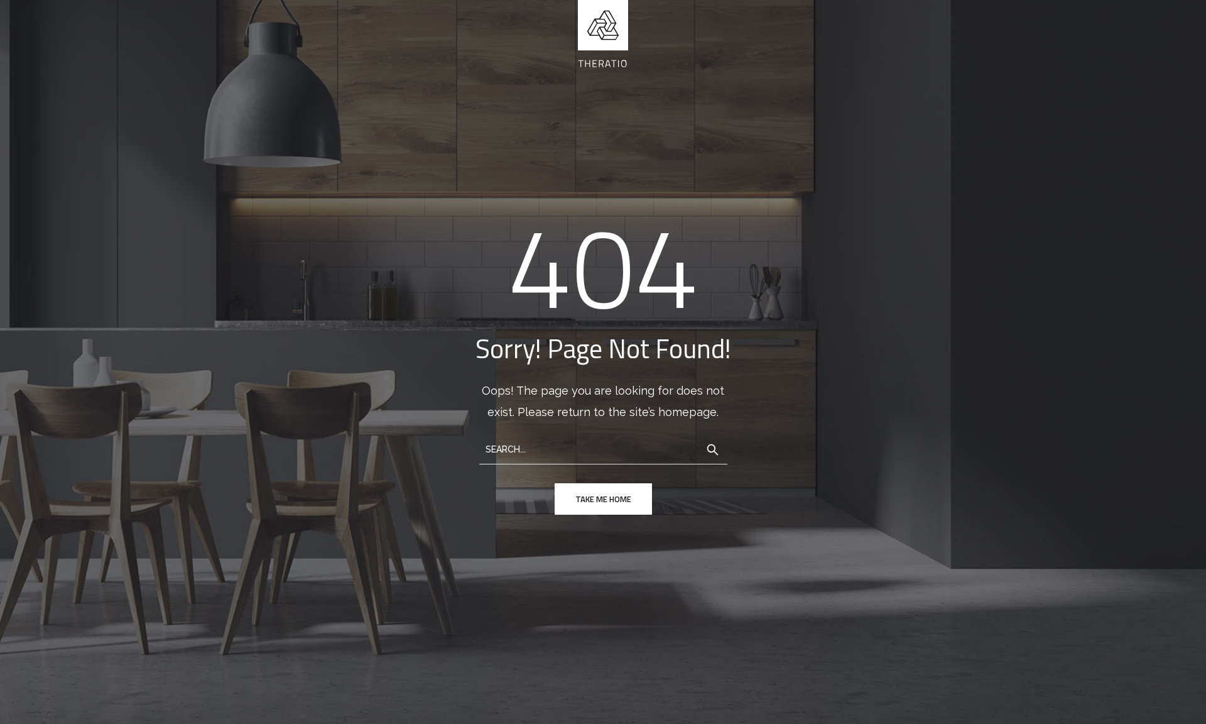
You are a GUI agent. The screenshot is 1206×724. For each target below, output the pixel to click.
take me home (603, 499)
